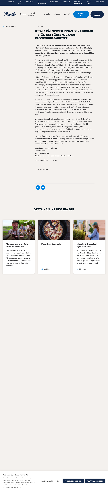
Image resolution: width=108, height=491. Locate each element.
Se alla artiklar (10, 26)
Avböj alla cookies (73, 481)
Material (57, 14)
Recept (23, 14)
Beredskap (66, 2)
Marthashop (99, 2)
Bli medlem (97, 14)
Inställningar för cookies (50, 481)
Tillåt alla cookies (95, 481)
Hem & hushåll (31, 14)
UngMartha (54, 2)
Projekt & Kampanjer (78, 2)
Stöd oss (89, 2)
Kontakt (11, 2)
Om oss (19, 2)
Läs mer (19, 487)
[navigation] (11, 14)
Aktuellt (47, 14)
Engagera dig (81, 14)
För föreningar (42, 2)
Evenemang (30, 2)
